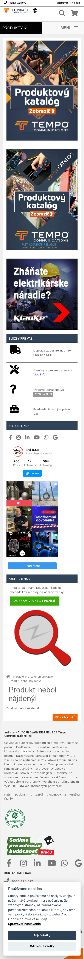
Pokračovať (65, 717)
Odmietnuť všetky (42, 946)
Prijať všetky (42, 935)
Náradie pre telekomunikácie (33, 677)
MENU (66, 28)
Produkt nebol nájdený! (25, 681)
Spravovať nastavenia (24, 924)
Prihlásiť (75, 3)
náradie (26, 751)
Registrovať (61, 3)
